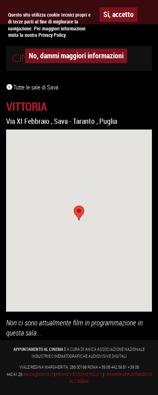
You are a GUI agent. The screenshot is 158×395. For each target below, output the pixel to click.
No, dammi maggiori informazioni (76, 55)
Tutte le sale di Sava (35, 87)
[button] (79, 213)
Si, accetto (118, 14)
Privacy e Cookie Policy (79, 374)
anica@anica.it (38, 374)
